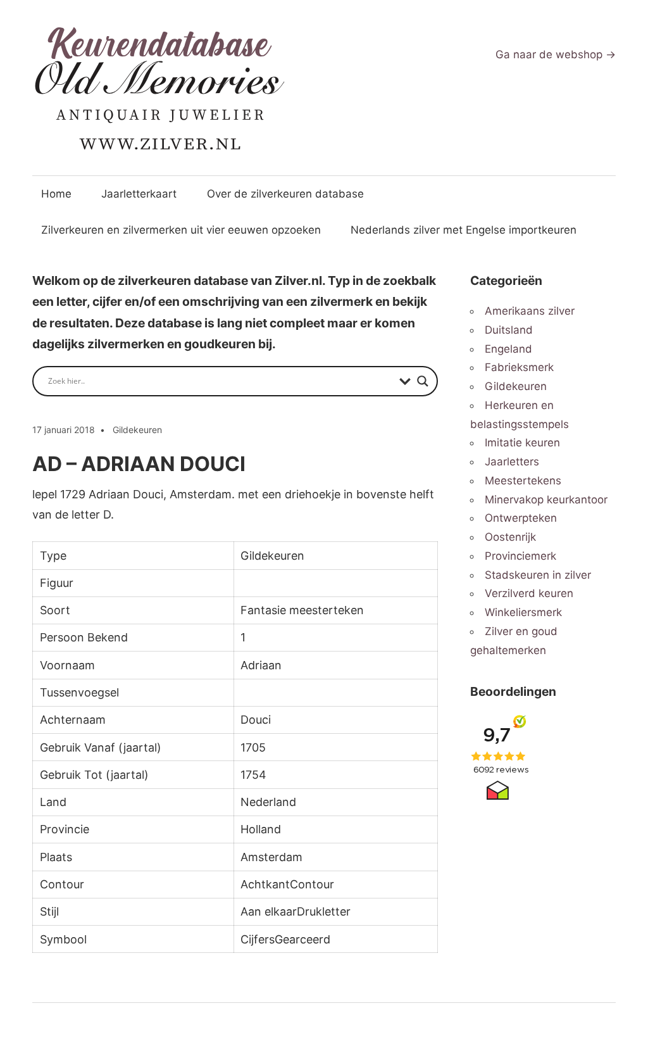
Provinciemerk (520, 556)
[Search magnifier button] (423, 381)
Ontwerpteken (521, 518)
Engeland (508, 349)
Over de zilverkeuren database (285, 193)
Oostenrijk (510, 537)
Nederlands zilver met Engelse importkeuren (463, 230)
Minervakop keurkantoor (546, 499)
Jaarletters (512, 461)
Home (56, 193)
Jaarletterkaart (139, 193)
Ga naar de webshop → (555, 54)
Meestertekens (523, 480)
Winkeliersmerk (523, 612)
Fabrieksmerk (519, 367)
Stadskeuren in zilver (538, 575)
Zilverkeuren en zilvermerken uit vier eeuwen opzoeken (181, 230)
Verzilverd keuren (529, 593)
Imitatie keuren (522, 442)
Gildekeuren (137, 429)
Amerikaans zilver (530, 311)
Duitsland (509, 330)
